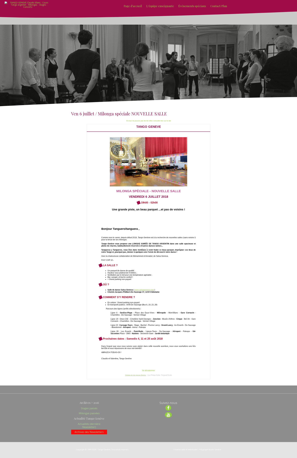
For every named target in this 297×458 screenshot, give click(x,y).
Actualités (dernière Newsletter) (89, 425)
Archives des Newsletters (89, 432)
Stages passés (89, 408)
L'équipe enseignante (160, 6)
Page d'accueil (133, 6)
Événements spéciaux (192, 6)
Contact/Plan (218, 6)
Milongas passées (89, 413)
